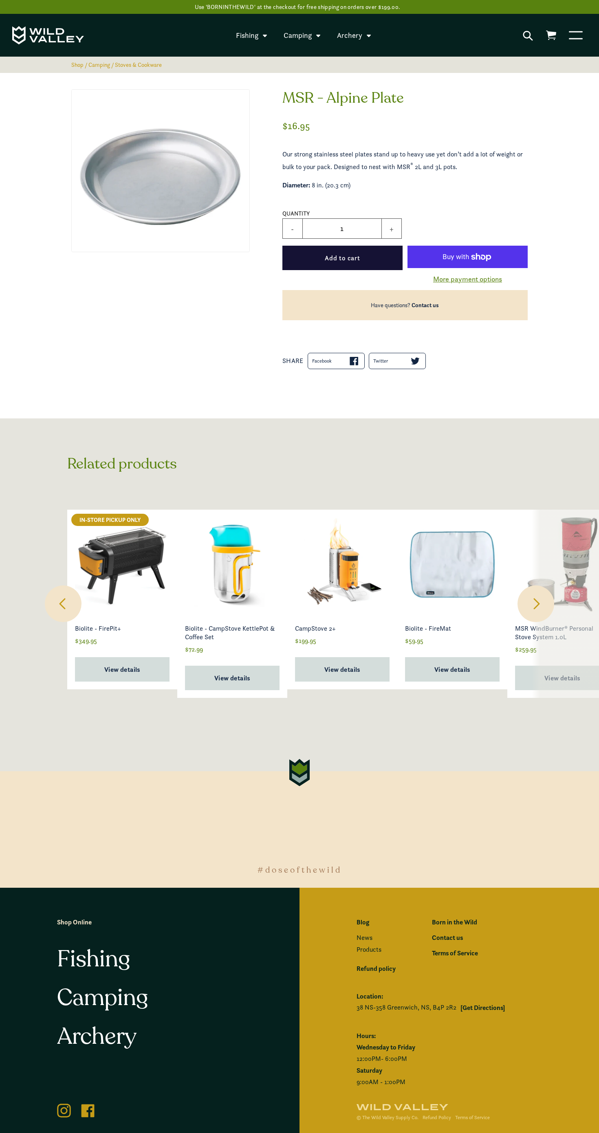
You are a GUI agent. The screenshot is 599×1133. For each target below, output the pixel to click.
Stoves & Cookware (138, 64)
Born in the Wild (454, 922)
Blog (363, 922)
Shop (77, 64)
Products (369, 949)
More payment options (467, 279)
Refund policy (376, 968)
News (364, 938)
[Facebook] (88, 1109)
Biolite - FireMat (428, 628)
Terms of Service (455, 953)
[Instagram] (64, 1109)
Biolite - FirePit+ (98, 628)
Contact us (425, 305)
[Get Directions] (482, 1007)
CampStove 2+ (315, 628)
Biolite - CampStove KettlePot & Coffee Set (230, 633)
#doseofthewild (300, 870)
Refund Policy (437, 1117)
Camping (99, 64)
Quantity (296, 213)
